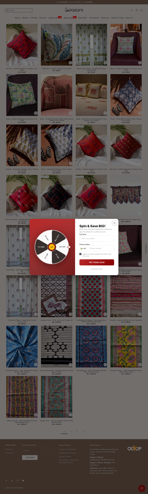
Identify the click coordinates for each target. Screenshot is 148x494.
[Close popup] (114, 223)
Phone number (84, 244)
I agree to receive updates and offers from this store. (96, 255)
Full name (82, 234)
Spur (101, 269)
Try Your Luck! (97, 262)
